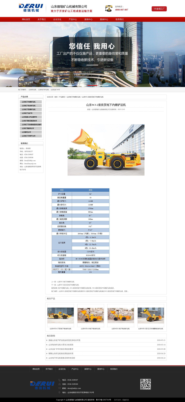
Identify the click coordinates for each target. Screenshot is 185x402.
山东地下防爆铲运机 (28, 109)
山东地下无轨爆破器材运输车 (32, 124)
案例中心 (104, 19)
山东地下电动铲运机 (28, 106)
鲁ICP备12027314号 (103, 400)
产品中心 (73, 19)
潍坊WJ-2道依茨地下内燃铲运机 (91, 291)
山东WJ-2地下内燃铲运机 (65, 282)
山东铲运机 (32, 90)
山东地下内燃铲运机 (28, 102)
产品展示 (62, 97)
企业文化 (57, 19)
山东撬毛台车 (26, 132)
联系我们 (120, 19)
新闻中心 (88, 19)
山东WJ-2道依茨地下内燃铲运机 (92, 97)
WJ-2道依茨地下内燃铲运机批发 (103, 288)
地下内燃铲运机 (63, 288)
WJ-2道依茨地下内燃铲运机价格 (80, 288)
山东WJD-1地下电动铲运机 (121, 329)
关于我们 (42, 19)
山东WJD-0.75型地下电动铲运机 (60, 329)
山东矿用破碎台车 (28, 128)
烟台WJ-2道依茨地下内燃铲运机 (112, 291)
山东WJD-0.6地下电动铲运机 (90, 329)
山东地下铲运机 (43, 90)
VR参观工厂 (159, 9)
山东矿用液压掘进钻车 (29, 121)
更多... (126, 291)
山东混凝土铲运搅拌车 (29, 117)
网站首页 (26, 19)
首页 (56, 97)
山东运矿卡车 (55, 90)
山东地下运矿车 (27, 113)
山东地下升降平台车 (28, 136)
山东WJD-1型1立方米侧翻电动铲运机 (150, 329)
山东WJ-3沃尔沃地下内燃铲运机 (68, 285)
